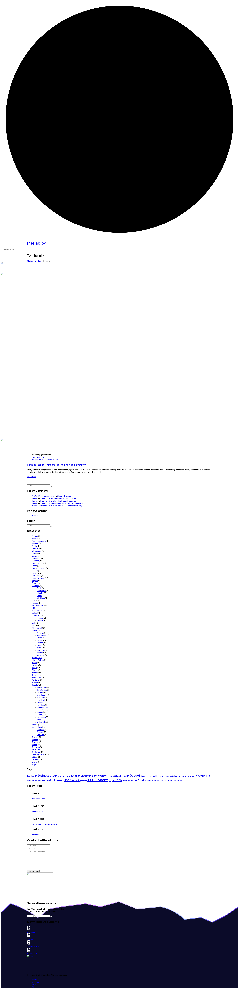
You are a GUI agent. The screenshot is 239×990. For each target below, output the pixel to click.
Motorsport (37, 628)
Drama (40, 640)
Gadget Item (145, 776)
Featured (111, 776)
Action (35, 515)
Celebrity (36, 561)
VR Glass (41, 598)
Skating (40, 714)
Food (34, 583)
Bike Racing (42, 690)
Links (34, 623)
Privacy (35, 979)
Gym (34, 600)
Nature (35, 665)
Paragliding (42, 710)
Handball (41, 700)
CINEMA (53, 776)
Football (40, 697)
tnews (34, 498)
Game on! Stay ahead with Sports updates (58, 498)
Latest (35, 613)
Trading (35, 739)
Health (40, 620)
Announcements (39, 541)
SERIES (84, 780)
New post (35, 834)
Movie (34, 630)
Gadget (35, 585)
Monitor (40, 593)
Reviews (35, 680)
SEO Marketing (73, 780)
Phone (39, 595)
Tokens (35, 737)
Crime (39, 637)
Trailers (35, 742)
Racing (40, 712)
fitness (117, 776)
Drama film (63, 775)
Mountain (184, 776)
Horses (35, 603)
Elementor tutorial (38, 798)
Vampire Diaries (169, 780)
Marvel (40, 647)
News (34, 667)
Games (40, 732)
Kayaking (41, 705)
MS (209, 776)
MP (206, 776)
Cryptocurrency (39, 568)
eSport (35, 580)
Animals (35, 538)
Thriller (40, 652)
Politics (35, 672)
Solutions (92, 780)
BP (36, 776)
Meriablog (37, 243)
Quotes (35, 675)
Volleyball (41, 722)
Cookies (35, 982)
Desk (39, 588)
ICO (33, 608)
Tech (34, 724)
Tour (135, 780)
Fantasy (40, 642)
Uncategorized (38, 754)
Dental (35, 570)
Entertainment (38, 578)
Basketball (41, 687)
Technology (37, 727)
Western (40, 655)
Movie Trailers (38, 660)
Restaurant (37, 677)
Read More (31, 476)
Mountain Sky (42, 707)
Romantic (41, 650)
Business (35, 558)
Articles (35, 543)
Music (34, 662)
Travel (34, 744)
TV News (36, 747)
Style (112, 780)
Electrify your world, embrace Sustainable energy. (61, 505)
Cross (34, 565)
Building (35, 556)
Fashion (102, 775)
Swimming (41, 717)
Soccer (35, 682)
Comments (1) (38, 457)
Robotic (40, 734)
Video (34, 757)
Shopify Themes (64, 496)
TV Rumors (36, 749)
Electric (40, 729)
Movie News (37, 657)
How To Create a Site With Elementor (45, 824)
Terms (34, 984)
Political (47, 780)
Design (35, 573)
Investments (37, 610)
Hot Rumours (37, 605)
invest (167, 776)
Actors (35, 536)
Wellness (36, 759)
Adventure (41, 635)
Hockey (40, 702)
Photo (34, 670)
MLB (34, 625)
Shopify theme (37, 811)
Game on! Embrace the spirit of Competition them (61, 503)
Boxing (40, 692)
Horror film (161, 776)
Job (171, 776)
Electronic (41, 590)
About (34, 987)
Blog (34, 553)
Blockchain (36, 551)
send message (33, 871)
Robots (61, 780)
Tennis (39, 719)
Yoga (34, 764)
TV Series (36, 752)
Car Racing (41, 695)
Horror (40, 645)
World (34, 762)
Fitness (40, 618)
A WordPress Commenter (43, 496)
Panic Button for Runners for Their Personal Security (56, 464)
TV (145, 780)
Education (36, 575)
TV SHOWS (158, 780)
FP (128, 776)
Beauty (35, 548)
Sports (35, 685)
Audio (34, 546)
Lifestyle (35, 615)
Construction (37, 563)
